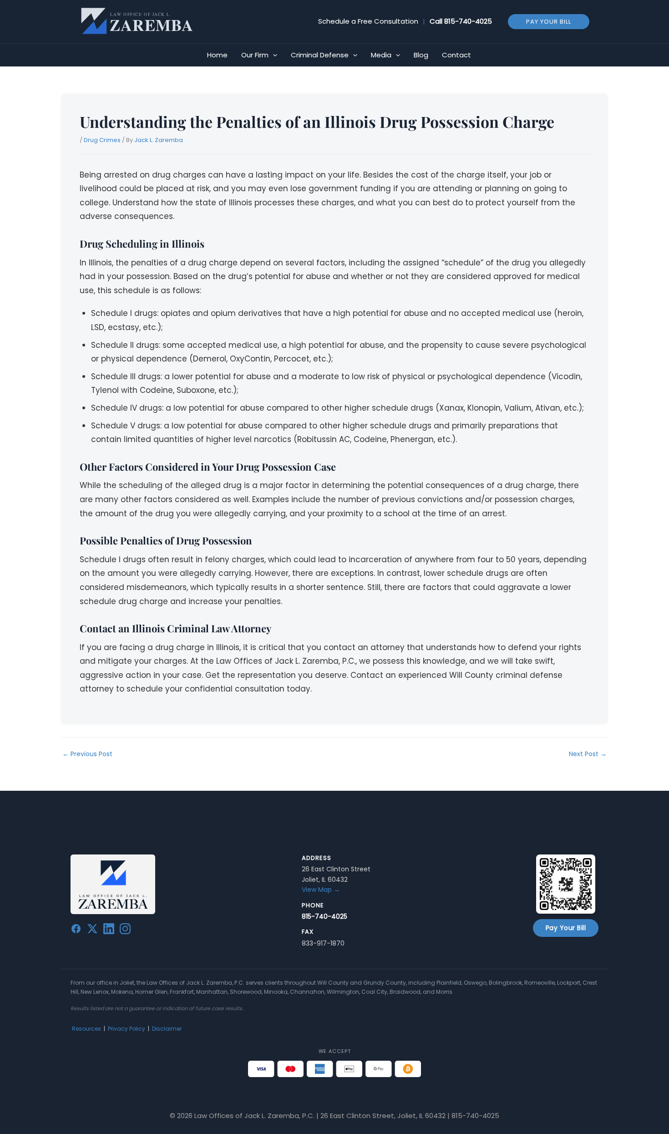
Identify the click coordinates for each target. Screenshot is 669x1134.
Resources (86, 1028)
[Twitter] (92, 930)
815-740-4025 (468, 21)
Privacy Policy (126, 1028)
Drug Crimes (102, 140)
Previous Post (87, 753)
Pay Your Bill (566, 927)
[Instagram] (125, 930)
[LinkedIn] (108, 930)
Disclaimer (167, 1028)
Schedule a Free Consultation (368, 21)
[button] (548, 21)
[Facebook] (76, 930)
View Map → (321, 889)
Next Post (588, 753)
